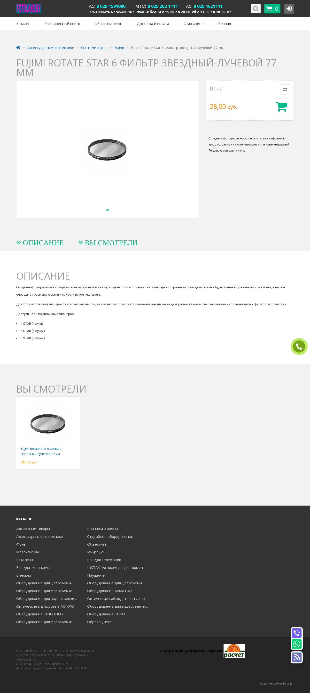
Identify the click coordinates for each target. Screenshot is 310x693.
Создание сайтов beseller (277, 683)
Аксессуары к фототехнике (39, 536)
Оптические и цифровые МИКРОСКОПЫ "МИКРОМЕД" (48, 606)
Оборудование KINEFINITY (40, 614)
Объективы (97, 544)
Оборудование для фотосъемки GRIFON (48, 590)
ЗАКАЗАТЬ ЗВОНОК (301, 346)
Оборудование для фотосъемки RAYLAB (48, 621)
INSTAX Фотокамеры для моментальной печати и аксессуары (119, 567)
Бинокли (23, 575)
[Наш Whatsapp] (297, 644)
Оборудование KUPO (106, 614)
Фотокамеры (27, 551)
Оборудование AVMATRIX (109, 590)
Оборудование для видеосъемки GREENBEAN (48, 598)
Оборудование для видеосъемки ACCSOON (119, 606)
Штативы (24, 559)
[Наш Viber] (297, 633)
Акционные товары (33, 528)
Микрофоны (97, 551)
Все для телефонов (104, 559)
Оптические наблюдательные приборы (119, 598)
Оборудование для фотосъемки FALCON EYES (48, 582)
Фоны (21, 544)
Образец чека (99, 621)
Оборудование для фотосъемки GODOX (119, 582)
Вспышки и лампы (102, 528)
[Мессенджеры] (297, 657)
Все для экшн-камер (34, 567)
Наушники (96, 575)
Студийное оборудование (110, 536)
